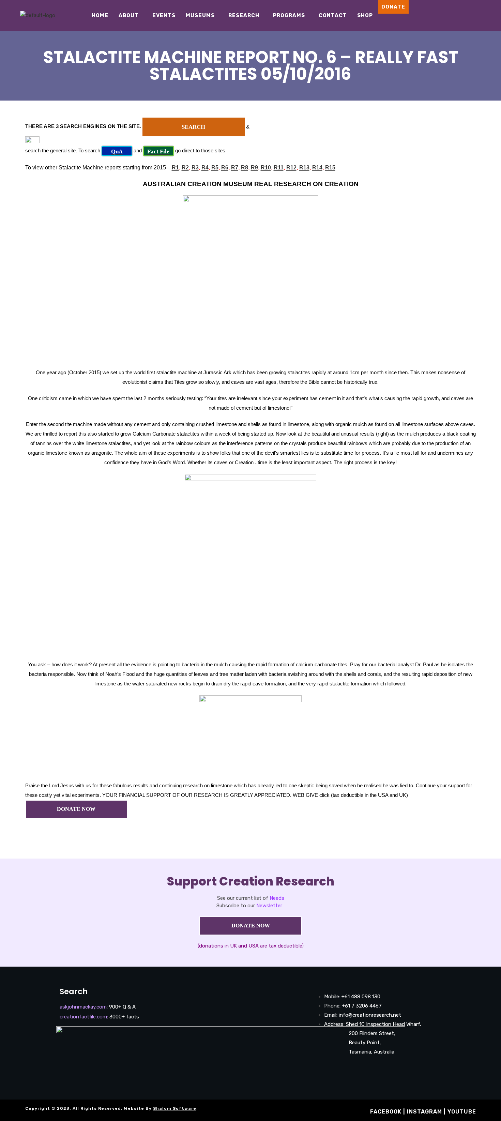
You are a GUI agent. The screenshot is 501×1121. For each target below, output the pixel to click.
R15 (330, 167)
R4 (205, 167)
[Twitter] (485, 15)
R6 (224, 167)
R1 (175, 167)
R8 (244, 167)
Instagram (424, 1111)
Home (100, 15)
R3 (195, 167)
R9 (254, 167)
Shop (365, 15)
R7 (234, 167)
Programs (289, 15)
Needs (277, 898)
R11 (279, 167)
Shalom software (174, 1108)
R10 (266, 167)
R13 (304, 167)
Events (164, 15)
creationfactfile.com (83, 1017)
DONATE (393, 7)
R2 (185, 167)
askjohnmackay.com (83, 1007)
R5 (214, 167)
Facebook (385, 1111)
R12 (291, 167)
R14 (317, 167)
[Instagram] (464, 15)
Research (243, 15)
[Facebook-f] (323, 1071)
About (129, 15)
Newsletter (269, 906)
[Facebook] (454, 15)
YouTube (461, 1111)
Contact (333, 15)
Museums (200, 15)
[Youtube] (474, 15)
